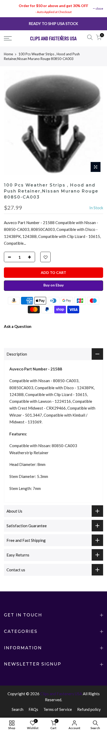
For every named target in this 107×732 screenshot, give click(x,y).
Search (17, 709)
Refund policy (89, 709)
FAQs (33, 709)
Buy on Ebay (53, 285)
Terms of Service (57, 709)
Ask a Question (17, 326)
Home (8, 54)
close (99, 8)
